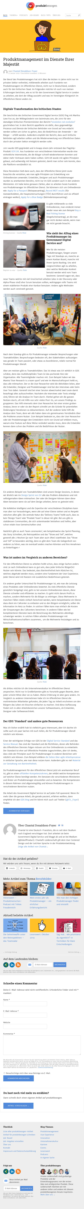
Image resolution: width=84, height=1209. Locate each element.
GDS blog (25, 799)
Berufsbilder (43, 878)
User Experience (47, 1135)
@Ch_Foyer (72, 799)
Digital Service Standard (58, 741)
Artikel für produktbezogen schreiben (19, 1135)
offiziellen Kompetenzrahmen (34, 773)
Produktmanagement (49, 1131)
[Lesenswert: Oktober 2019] (42, 925)
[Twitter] (59, 825)
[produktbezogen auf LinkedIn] (12, 964)
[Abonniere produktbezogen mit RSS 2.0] (18, 964)
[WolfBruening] (61, 1174)
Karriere (43, 1144)
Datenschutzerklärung (45, 1067)
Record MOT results (55, 190)
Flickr (24, 233)
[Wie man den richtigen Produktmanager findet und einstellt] (69, 889)
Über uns (56, 15)
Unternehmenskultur (49, 1141)
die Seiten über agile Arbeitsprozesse (63, 757)
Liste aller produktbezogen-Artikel (18, 1131)
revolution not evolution (63, 122)
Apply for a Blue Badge (32, 197)
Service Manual (10, 744)
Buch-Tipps (46, 15)
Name (6, 1000)
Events (43, 1148)
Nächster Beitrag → (74, 952)
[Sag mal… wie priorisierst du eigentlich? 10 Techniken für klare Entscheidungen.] (69, 925)
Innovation (45, 1138)
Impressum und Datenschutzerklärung (19, 1151)
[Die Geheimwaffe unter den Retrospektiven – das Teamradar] (15, 925)
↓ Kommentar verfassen (19, 811)
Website (6, 1022)
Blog (5, 15)
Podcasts (23, 15)
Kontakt (6, 1148)
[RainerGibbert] (55, 1174)
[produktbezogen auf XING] (6, 964)
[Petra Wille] (67, 1174)
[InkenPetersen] (49, 1174)
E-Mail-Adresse (11, 1011)
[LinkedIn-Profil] (62, 825)
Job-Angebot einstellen (13, 1141)
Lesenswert (45, 1151)
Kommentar (9, 1034)
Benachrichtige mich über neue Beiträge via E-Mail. (28, 1073)
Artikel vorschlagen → (18, 1106)
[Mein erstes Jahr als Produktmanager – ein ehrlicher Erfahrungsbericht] (42, 889)
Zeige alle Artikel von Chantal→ (33, 846)
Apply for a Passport (17, 190)
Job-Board (34, 15)
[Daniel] (43, 1174)
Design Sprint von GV (31, 495)
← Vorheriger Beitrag (10, 952)
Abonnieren (60, 965)
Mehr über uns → (47, 1195)
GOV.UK (15, 151)
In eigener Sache (47, 1158)
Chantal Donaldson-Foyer (25, 71)
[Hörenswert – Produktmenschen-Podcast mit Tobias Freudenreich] (15, 889)
